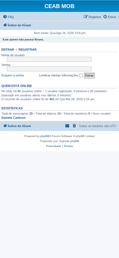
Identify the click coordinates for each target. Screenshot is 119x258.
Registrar (28, 49)
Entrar (7, 49)
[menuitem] (8, 17)
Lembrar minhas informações (59, 75)
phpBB (44, 136)
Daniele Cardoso (13, 117)
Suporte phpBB (69, 141)
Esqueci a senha (12, 75)
